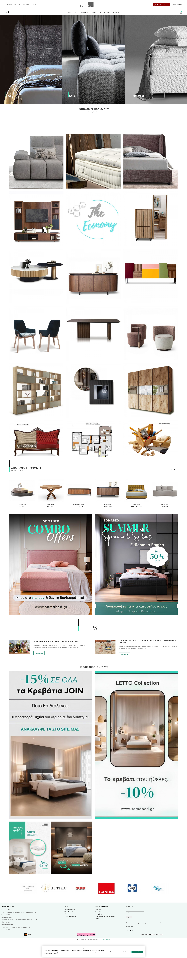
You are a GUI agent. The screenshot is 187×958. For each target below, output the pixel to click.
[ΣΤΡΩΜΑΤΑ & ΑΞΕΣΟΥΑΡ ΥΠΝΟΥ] (93, 152)
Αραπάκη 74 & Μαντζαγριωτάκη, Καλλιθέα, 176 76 (16, 927)
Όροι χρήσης (98, 914)
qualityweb (106, 939)
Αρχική (69, 12)
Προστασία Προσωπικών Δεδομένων (105, 916)
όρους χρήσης (142, 923)
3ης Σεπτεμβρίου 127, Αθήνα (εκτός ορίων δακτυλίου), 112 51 (19, 912)
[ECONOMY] (93, 218)
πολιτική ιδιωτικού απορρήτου (158, 923)
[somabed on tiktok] (35, 4)
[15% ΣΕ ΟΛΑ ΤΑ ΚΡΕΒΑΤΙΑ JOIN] (50, 745)
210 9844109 (6, 922)
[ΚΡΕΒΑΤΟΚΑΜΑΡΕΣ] (150, 152)
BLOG (108, 12)
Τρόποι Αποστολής (69, 914)
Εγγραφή (179, 4)
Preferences (112, 951)
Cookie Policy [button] (87, 952)
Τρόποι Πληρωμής (68, 911)
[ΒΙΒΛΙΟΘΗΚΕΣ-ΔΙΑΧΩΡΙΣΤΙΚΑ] (36, 390)
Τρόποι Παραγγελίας (69, 909)
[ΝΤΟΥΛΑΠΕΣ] (150, 390)
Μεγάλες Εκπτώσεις (163, 4)
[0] (181, 13)
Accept (137, 951)
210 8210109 (6, 914)
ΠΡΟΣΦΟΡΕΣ (93, 12)
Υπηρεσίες (102, 12)
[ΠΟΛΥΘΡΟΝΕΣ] (150, 333)
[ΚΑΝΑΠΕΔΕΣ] (36, 152)
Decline (125, 951)
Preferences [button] (56, 953)
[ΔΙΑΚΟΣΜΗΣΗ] (93, 391)
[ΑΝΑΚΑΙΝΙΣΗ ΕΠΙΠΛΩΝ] (36, 438)
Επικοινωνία (115, 12)
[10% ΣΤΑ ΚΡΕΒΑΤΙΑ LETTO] (136, 745)
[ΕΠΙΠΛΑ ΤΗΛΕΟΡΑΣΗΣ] (150, 276)
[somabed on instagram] (33, 4)
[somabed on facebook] (31, 4)
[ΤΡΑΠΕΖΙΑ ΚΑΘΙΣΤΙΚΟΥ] (36, 276)
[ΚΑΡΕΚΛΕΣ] (36, 333)
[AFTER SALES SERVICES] (93, 439)
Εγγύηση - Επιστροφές (70, 916)
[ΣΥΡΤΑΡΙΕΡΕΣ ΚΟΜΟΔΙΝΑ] (150, 218)
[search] (7, 12)
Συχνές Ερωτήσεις (100, 911)
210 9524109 (6, 929)
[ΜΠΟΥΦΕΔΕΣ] (93, 276)
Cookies (97, 918)
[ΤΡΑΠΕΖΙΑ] (93, 333)
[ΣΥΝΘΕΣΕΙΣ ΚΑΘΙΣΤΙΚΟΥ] (36, 218)
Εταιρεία (76, 12)
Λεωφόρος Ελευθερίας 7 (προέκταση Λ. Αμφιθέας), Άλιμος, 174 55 (20, 919)
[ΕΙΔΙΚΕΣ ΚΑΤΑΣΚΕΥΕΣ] (150, 438)
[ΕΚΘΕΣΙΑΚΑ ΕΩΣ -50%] (50, 848)
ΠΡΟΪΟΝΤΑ (84, 12)
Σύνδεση (174, 4)
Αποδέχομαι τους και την (147, 923)
